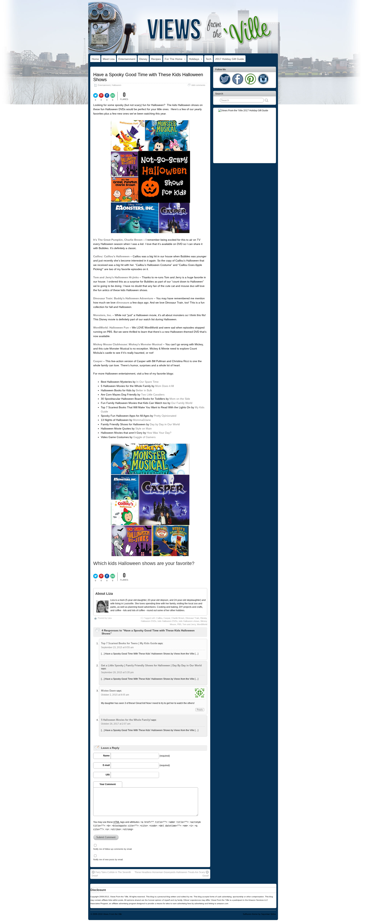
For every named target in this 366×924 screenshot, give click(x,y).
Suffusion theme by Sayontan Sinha (259, 914)
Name (106, 755)
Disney (143, 59)
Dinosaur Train (192, 618)
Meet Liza (109, 59)
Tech (208, 59)
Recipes (156, 59)
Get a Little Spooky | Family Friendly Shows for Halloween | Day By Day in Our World (151, 665)
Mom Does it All (164, 385)
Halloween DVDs (149, 621)
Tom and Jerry (189, 624)
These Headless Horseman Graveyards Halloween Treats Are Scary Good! (172, 874)
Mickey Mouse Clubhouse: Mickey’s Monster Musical (127, 344)
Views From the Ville (112, 914)
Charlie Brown (177, 618)
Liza (110, 618)
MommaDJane (142, 419)
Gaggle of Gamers (144, 437)
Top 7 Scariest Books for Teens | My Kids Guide (129, 643)
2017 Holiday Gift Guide (229, 59)
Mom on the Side (179, 398)
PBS (179, 624)
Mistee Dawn (108, 690)
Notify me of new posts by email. (108, 859)
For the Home (173, 59)
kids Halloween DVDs (168, 621)
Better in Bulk (144, 390)
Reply (200, 709)
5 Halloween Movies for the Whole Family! (126, 719)
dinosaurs (122, 302)
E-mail (106, 765)
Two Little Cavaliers (153, 394)
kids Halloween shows (189, 621)
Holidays (194, 59)
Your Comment (108, 784)
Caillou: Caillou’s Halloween (111, 256)
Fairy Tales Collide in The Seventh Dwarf (111, 874)
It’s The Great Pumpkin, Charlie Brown (118, 239)
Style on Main (143, 428)
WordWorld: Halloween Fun (111, 327)
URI (108, 774)
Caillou (159, 618)
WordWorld (202, 624)
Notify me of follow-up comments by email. (112, 849)
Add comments (198, 85)
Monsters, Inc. (102, 315)
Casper (97, 361)
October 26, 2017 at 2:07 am (115, 723)
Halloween (116, 85)
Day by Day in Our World (165, 424)
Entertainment (126, 59)
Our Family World (181, 402)
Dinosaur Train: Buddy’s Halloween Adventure (123, 298)
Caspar (167, 618)
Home (95, 59)
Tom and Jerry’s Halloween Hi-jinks (116, 277)
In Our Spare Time (147, 381)
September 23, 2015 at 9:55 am (117, 647)
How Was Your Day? (159, 432)
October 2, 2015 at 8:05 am (115, 694)
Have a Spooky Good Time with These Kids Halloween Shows (148, 77)
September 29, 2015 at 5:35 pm (117, 672)
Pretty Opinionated (165, 415)
